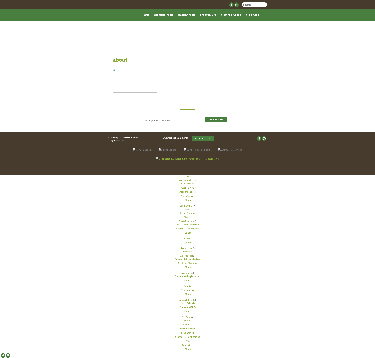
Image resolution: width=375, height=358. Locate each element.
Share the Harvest (188, 192)
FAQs (187, 341)
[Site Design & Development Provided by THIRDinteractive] (187, 158)
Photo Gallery (187, 196)
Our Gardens (187, 183)
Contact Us (203, 138)
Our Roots (252, 15)
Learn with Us (186, 15)
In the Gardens (187, 213)
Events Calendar (187, 303)
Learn (187, 209)
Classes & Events (231, 15)
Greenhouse (187, 273)
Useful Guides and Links (187, 224)
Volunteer (187, 251)
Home (146, 15)
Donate (187, 286)
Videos (187, 238)
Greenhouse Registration (187, 276)
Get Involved (208, 15)
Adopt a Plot (187, 187)
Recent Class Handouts (187, 228)
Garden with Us (163, 15)
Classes (187, 217)
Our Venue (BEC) (187, 307)
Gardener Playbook (187, 263)
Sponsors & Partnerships (187, 337)
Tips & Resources (186, 221)
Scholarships (187, 290)
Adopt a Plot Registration (187, 259)
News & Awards (187, 328)
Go (265, 5)
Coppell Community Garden (119, 17)
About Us (187, 324)
